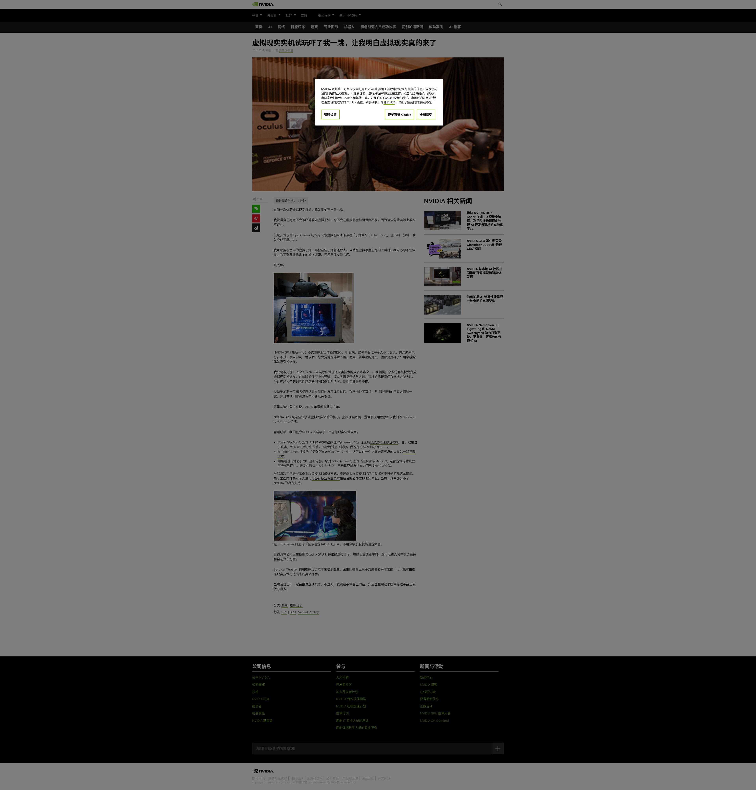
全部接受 (426, 115)
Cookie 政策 (391, 98)
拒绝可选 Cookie (399, 115)
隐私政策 (389, 102)
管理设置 (330, 115)
